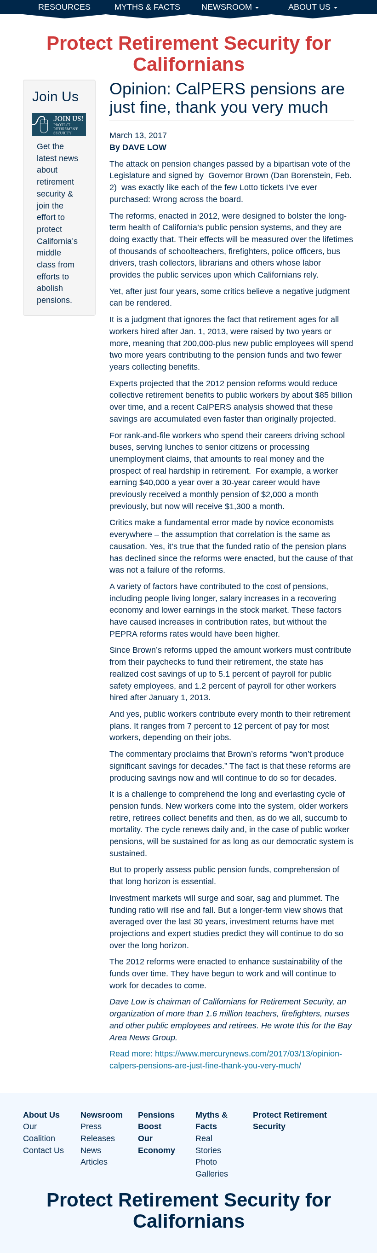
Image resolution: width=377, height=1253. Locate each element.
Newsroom (227, 7)
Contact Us (43, 1150)
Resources (64, 7)
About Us (310, 7)
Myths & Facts (147, 7)
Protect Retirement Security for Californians (188, 53)
